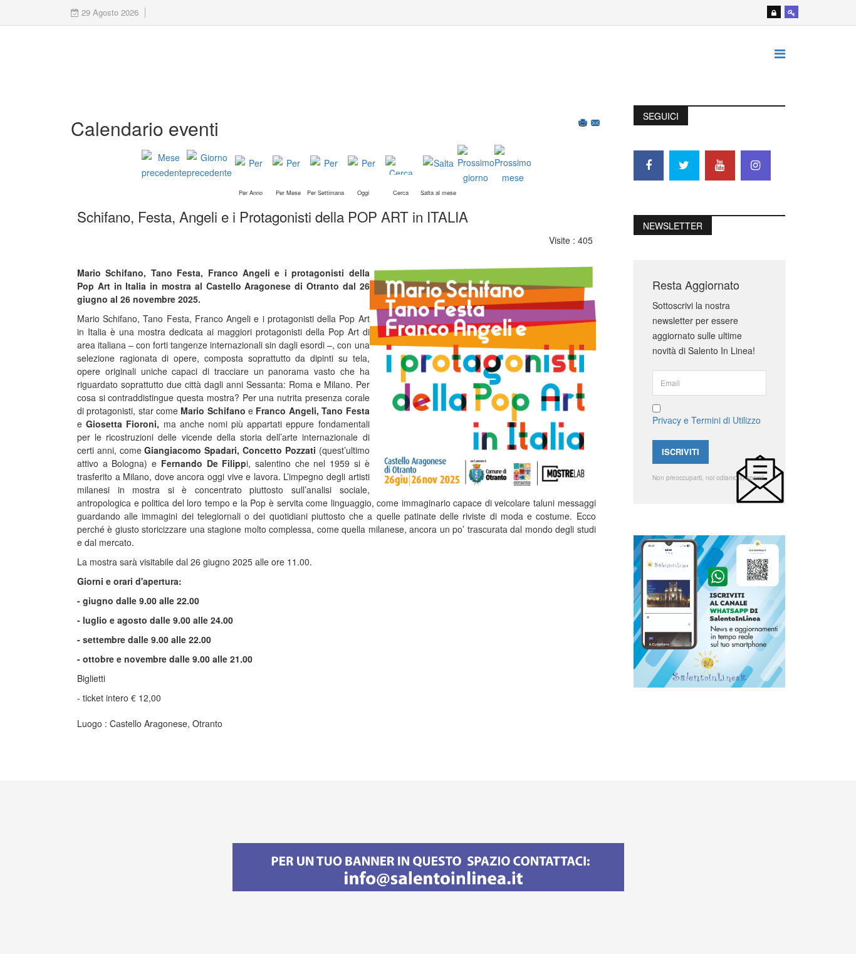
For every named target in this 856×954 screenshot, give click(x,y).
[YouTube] (720, 165)
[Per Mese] (288, 165)
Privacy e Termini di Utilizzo (706, 420)
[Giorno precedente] (209, 165)
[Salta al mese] (438, 165)
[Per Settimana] (326, 165)
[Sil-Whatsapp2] (709, 610)
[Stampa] (584, 124)
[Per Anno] (250, 165)
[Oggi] (363, 165)
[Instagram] (756, 165)
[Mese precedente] (164, 165)
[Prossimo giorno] (475, 165)
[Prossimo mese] (512, 165)
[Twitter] (684, 165)
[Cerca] (401, 165)
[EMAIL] (596, 124)
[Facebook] (649, 165)
